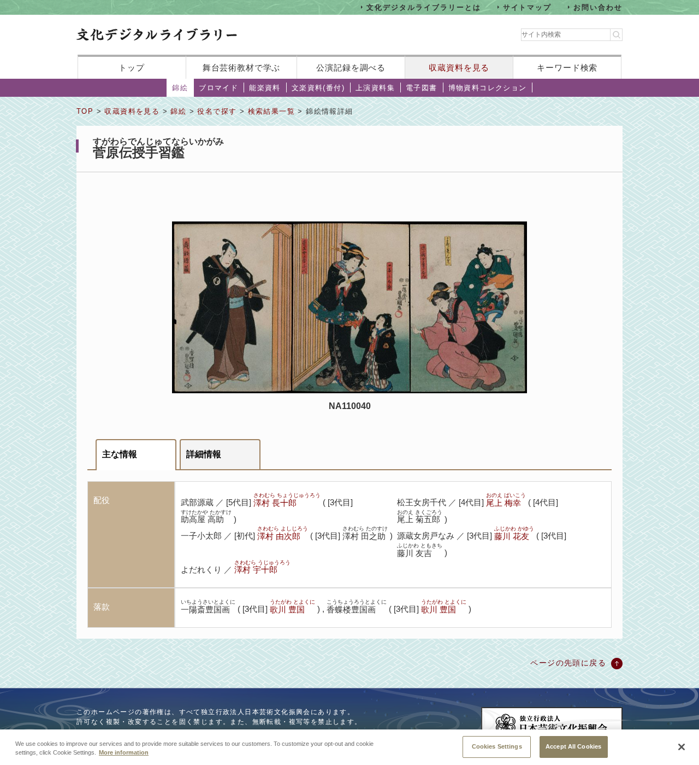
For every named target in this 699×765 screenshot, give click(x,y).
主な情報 (119, 454)
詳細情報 (203, 454)
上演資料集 (375, 88)
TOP (84, 111)
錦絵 (180, 88)
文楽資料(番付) (318, 88)
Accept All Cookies (573, 746)
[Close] (682, 747)
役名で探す (216, 111)
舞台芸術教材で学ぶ (242, 67)
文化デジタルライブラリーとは (423, 7)
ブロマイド (218, 88)
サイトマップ (527, 7)
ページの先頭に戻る (568, 662)
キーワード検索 (567, 67)
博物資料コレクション (487, 88)
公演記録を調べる (351, 67)
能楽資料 (265, 88)
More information (124, 753)
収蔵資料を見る (459, 67)
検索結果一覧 (271, 111)
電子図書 (421, 88)
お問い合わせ (598, 7)
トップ (132, 67)
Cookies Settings (497, 746)
